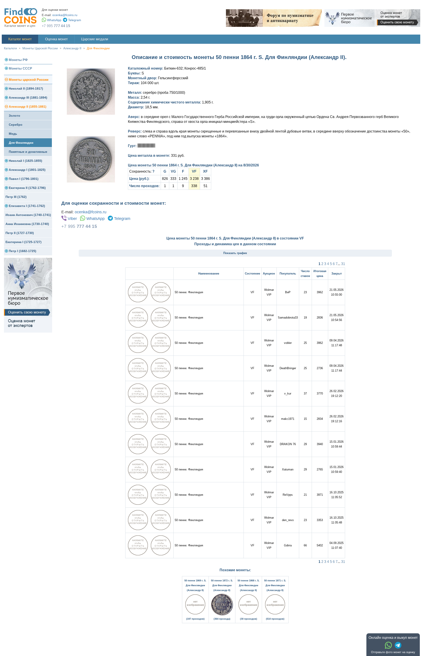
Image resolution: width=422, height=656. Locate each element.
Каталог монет (20, 39)
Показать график (235, 253)
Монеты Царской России (40, 48)
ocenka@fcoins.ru (64, 15)
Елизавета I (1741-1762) (27, 206)
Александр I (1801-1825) (27, 169)
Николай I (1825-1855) (25, 160)
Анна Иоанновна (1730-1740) (27, 224)
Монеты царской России (28, 79)
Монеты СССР (20, 68)
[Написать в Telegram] (398, 645)
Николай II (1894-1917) (26, 88)
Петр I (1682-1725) (22, 251)
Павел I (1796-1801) (23, 179)
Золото (14, 115)
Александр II (72, 48)
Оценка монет (56, 39)
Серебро (15, 124)
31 (343, 264)
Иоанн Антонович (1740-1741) (28, 215)
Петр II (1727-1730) (19, 233)
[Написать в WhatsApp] (388, 645)
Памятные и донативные (28, 151)
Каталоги (10, 48)
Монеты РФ (18, 60)
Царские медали (94, 39)
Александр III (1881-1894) (28, 97)
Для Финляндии (98, 48)
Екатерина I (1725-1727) (23, 242)
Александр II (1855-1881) (27, 106)
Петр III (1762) (16, 197)
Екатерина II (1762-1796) (27, 188)
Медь (13, 133)
